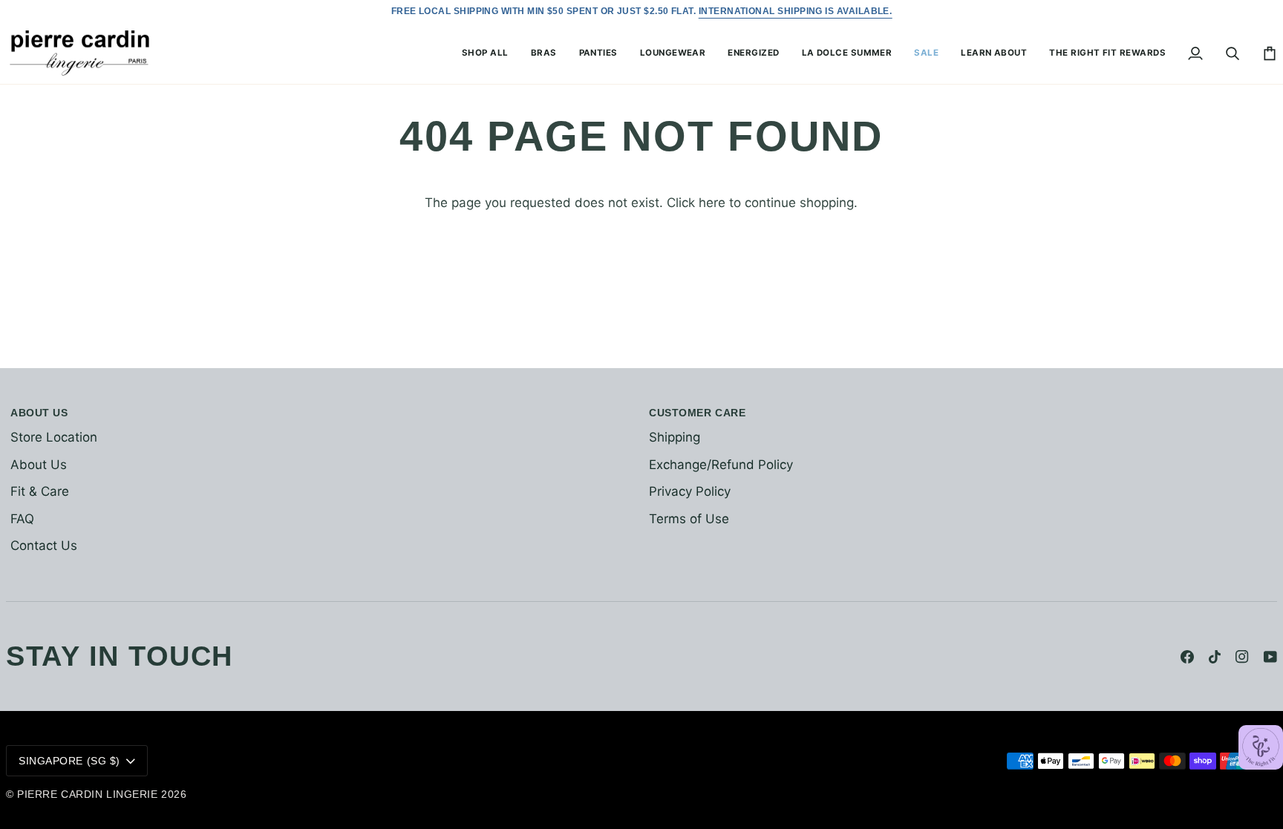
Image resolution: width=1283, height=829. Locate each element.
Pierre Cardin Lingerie (87, 794)
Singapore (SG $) (69, 761)
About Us (38, 464)
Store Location (53, 437)
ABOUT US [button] (39, 413)
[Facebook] (1187, 656)
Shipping (674, 437)
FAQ (22, 518)
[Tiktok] (1215, 656)
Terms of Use (689, 518)
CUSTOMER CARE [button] (697, 413)
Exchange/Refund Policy (721, 464)
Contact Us (43, 545)
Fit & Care (39, 491)
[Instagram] (1242, 656)
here (712, 202)
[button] (485, 54)
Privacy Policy (690, 491)
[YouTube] (1270, 656)
